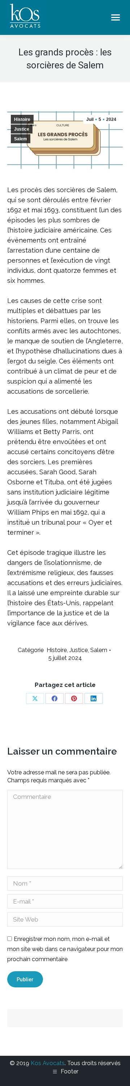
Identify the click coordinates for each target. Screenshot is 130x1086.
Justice (21, 129)
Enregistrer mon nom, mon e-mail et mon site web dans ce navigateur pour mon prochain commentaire (65, 949)
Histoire (22, 119)
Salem (20, 138)
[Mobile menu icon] (115, 17)
